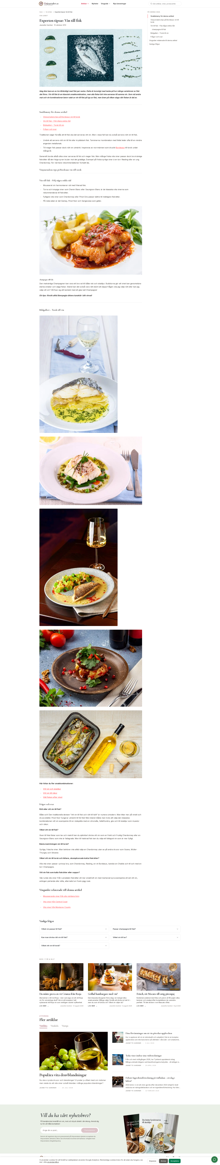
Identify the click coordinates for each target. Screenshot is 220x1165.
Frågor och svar (50, 129)
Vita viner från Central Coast (55, 902)
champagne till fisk (159, 29)
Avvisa (163, 1161)
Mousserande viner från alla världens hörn (61, 896)
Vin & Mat (49, 12)
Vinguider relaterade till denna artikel (163, 40)
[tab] (43, 1026)
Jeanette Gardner (46, 25)
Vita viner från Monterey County (57, 907)
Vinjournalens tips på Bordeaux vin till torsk (61, 117)
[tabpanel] (110, 1064)
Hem (41, 12)
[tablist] (110, 1026)
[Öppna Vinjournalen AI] (214, 1159)
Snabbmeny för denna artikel (162, 16)
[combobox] (165, 4)
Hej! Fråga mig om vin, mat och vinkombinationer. (203, 1150)
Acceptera (175, 1161)
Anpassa (152, 1161)
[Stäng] (217, 1147)
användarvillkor (53, 1162)
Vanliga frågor (154, 44)
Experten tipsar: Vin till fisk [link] (63, 12)
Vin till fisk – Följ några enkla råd (56, 121)
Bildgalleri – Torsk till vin (53, 125)
